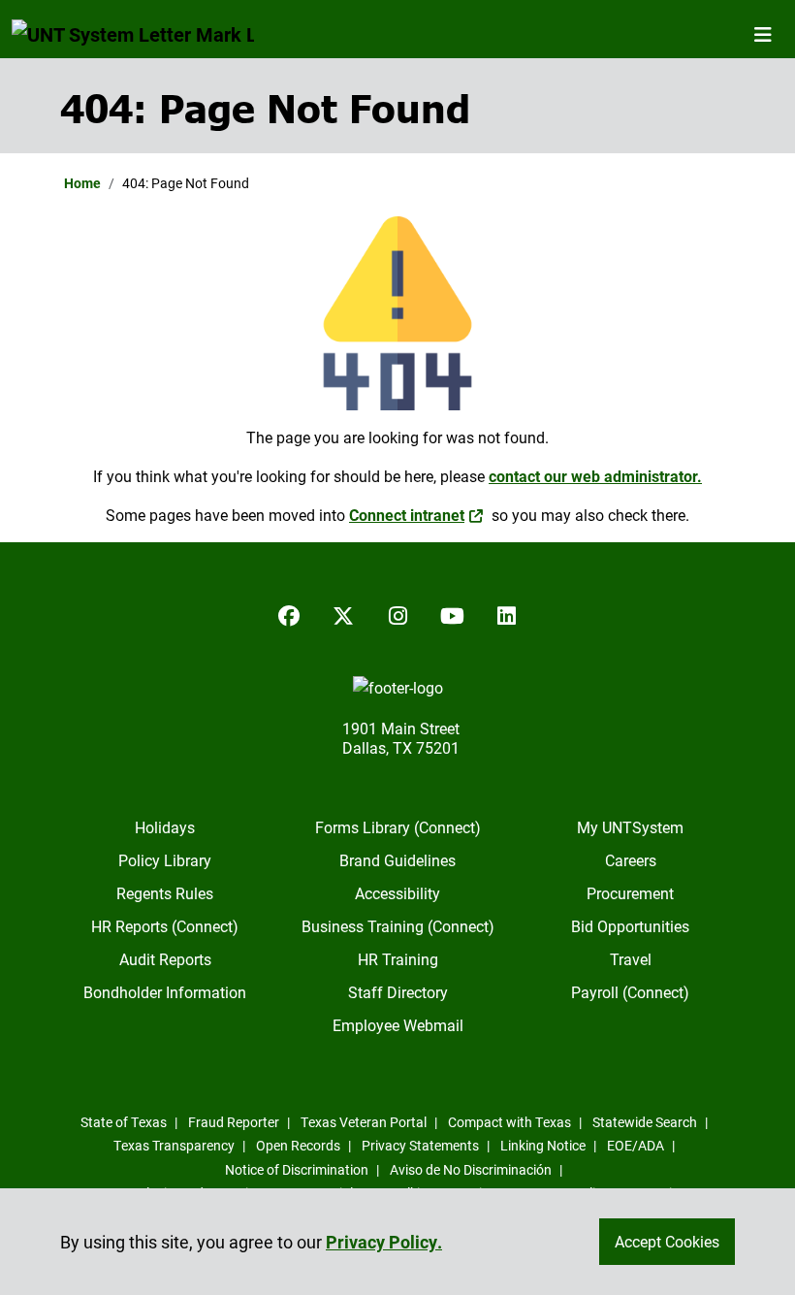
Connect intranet (406, 514)
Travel (631, 959)
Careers (630, 860)
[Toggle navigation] (763, 34)
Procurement (630, 893)
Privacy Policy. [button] (384, 1241)
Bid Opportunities (630, 926)
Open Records (298, 1145)
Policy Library (164, 860)
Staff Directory (398, 992)
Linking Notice (543, 1145)
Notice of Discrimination (296, 1169)
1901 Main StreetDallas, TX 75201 (401, 738)
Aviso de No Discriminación (471, 1169)
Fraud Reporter (233, 1122)
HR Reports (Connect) (164, 926)
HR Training (398, 959)
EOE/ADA (635, 1145)
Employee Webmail (398, 1025)
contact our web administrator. (595, 476)
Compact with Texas (509, 1122)
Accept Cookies (667, 1241)
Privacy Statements (420, 1145)
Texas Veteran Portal (364, 1122)
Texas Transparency (174, 1145)
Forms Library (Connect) (398, 827)
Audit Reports (165, 959)
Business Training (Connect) (398, 926)
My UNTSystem (630, 827)
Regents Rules (164, 893)
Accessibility (397, 893)
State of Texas (123, 1122)
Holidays (165, 827)
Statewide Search (644, 1122)
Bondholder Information (164, 992)
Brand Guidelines (397, 860)
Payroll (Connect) (630, 992)
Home (82, 183)
